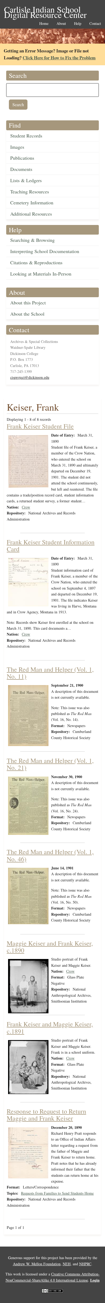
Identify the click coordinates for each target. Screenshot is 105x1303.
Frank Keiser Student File (40, 426)
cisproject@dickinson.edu (29, 377)
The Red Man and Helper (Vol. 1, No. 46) (50, 855)
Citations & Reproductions (36, 262)
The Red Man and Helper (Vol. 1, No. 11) (50, 673)
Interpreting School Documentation (44, 251)
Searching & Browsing (32, 240)
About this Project (28, 302)
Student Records (26, 135)
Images (17, 147)
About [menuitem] (61, 23)
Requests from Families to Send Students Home (57, 1193)
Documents (21, 169)
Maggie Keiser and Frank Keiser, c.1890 (50, 946)
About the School (27, 314)
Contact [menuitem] (95, 23)
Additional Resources (31, 214)
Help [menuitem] (77, 23)
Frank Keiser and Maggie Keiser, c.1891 (50, 1027)
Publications (22, 158)
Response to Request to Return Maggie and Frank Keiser (46, 1114)
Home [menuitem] (43, 23)
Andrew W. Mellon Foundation (37, 1263)
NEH (67, 1263)
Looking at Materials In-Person (40, 273)
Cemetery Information (31, 202)
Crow (26, 507)
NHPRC (85, 1263)
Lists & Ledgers (26, 180)
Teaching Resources (29, 191)
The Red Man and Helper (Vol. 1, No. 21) (50, 764)
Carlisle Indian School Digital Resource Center (45, 9)
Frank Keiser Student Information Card (50, 545)
